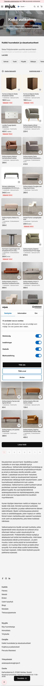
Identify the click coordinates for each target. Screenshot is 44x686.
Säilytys (33, 62)
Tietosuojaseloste (9, 613)
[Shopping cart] (41, 6)
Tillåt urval (22, 371)
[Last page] (40, 452)
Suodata (20, 678)
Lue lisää (5, 55)
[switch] (38, 342)
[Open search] (34, 6)
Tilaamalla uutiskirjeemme (11, 1)
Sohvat (6, 62)
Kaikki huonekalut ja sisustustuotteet (16, 643)
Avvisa (22, 377)
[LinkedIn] (9, 578)
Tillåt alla (22, 365)
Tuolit (15, 62)
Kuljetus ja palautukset (11, 647)
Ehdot (4, 598)
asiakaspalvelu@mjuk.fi (11, 663)
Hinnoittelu (6, 631)
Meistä (4, 594)
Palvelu (4, 591)
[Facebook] (2, 578)
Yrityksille (5, 634)
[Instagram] (6, 578)
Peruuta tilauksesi (9, 651)
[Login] (38, 6)
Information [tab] (22, 313)
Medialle (5, 609)
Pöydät (23, 62)
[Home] (10, 7)
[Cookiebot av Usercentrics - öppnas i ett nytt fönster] (32, 307)
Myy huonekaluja (8, 627)
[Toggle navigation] (2, 6)
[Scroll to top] (4, 682)
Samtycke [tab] (8, 313)
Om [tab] (36, 313)
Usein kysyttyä (7, 602)
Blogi (4, 605)
